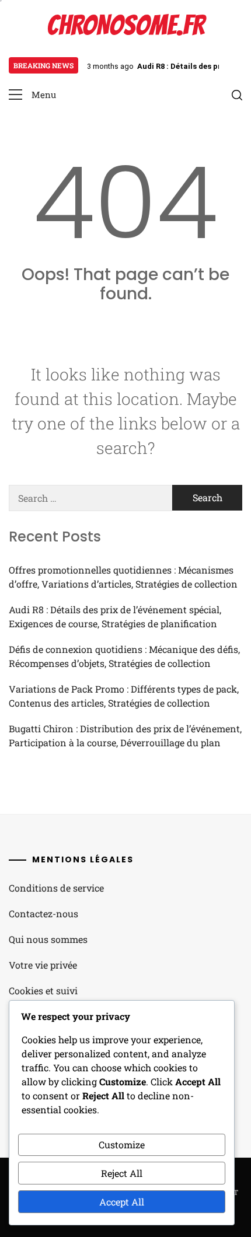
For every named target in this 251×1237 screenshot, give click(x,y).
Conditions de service (56, 888)
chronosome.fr (125, 25)
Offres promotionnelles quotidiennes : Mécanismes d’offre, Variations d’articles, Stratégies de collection (123, 577)
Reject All (121, 1173)
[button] (32, 95)
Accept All (121, 1202)
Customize (122, 1144)
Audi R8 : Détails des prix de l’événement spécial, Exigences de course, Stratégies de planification (115, 616)
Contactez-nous (43, 913)
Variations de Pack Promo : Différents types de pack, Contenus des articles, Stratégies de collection (124, 696)
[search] (237, 95)
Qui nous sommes (48, 939)
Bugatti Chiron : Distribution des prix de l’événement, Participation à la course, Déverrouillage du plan (125, 735)
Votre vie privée (43, 965)
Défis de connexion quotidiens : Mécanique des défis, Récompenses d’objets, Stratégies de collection (124, 656)
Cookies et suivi (43, 990)
